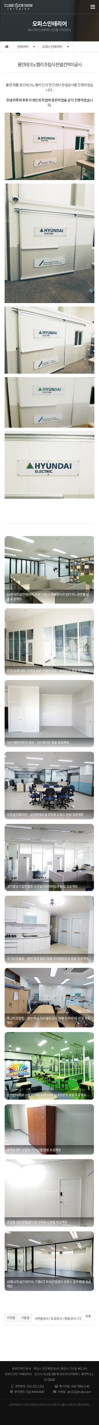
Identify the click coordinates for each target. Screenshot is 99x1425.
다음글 (25, 1317)
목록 (88, 1316)
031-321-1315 (35, 1386)
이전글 (11, 1317)
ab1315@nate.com (79, 1391)
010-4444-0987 (35, 1391)
